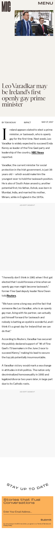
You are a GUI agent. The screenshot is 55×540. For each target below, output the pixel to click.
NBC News (38, 152)
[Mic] (6, 6)
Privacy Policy (8, 525)
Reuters (11, 295)
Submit (46, 519)
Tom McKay (10, 122)
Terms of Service (42, 524)
